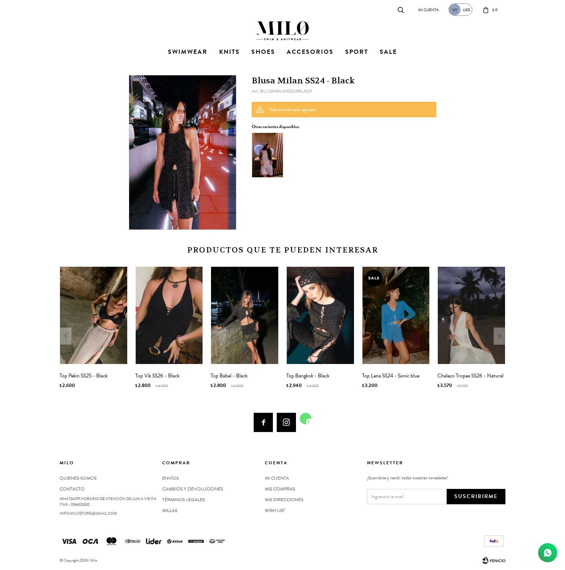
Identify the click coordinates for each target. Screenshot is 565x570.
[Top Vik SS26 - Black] (169, 315)
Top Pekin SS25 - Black (84, 376)
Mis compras (280, 488)
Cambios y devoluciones (192, 488)
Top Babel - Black (229, 376)
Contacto (67, 9)
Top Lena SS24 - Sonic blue (390, 376)
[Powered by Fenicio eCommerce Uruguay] (493, 560)
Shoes (263, 52)
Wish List (275, 510)
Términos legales (183, 499)
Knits (229, 52)
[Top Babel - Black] (245, 315)
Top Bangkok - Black (307, 376)
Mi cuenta (277, 478)
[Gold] (267, 155)
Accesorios (310, 52)
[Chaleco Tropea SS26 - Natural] (471, 315)
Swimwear (188, 52)
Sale (388, 52)
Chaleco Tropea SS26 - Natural (470, 376)
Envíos (170, 478)
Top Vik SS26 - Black (157, 376)
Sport (356, 52)
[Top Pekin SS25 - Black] (94, 315)
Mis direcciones (284, 499)
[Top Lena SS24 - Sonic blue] (396, 315)
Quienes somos (78, 478)
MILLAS (169, 510)
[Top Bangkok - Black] (320, 315)
